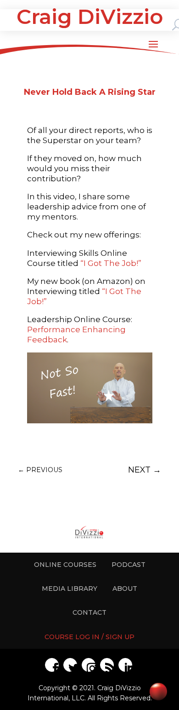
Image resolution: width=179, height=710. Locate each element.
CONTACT (89, 612)
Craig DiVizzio (90, 16)
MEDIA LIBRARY (69, 588)
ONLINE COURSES (65, 564)
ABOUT (124, 588)
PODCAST (128, 564)
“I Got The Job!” (110, 263)
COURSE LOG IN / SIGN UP (89, 637)
